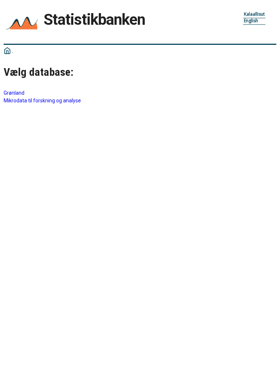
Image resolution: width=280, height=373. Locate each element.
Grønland (14, 93)
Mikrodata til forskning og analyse (42, 100)
